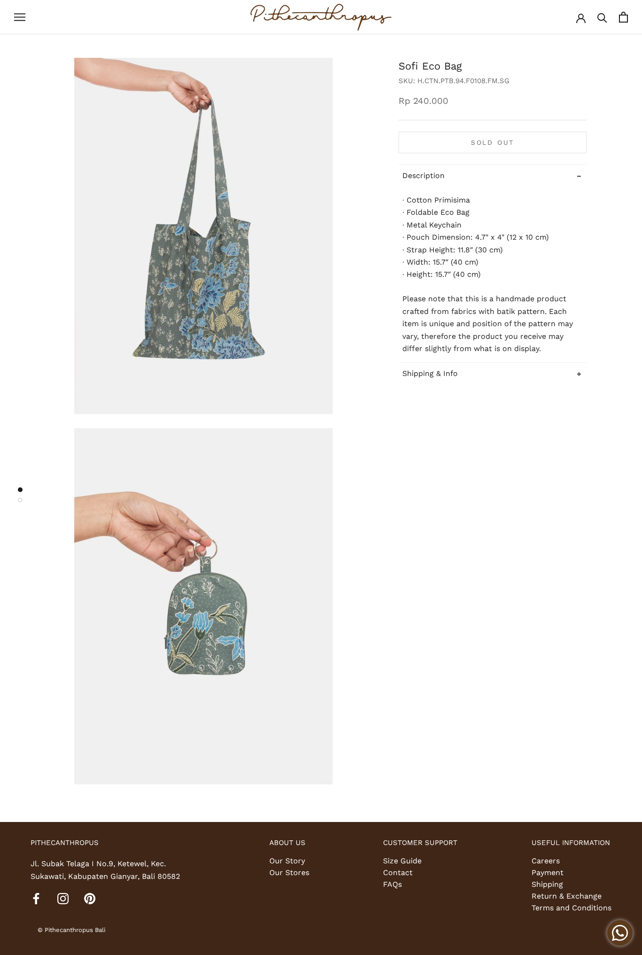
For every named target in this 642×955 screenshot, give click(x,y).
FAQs (392, 884)
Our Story (287, 861)
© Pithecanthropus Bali (71, 929)
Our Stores (289, 872)
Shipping (547, 884)
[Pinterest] (89, 898)
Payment (548, 872)
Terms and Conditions (571, 908)
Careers (546, 861)
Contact (398, 872)
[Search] (602, 17)
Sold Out (492, 142)
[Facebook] (36, 898)
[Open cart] (623, 17)
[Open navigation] (19, 17)
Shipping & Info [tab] (430, 373)
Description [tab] (423, 175)
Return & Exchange (567, 896)
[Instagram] (63, 898)
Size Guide (402, 861)
